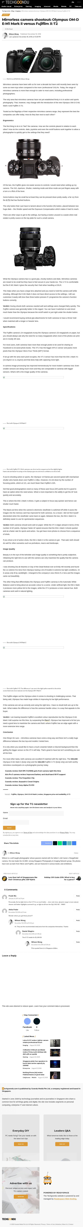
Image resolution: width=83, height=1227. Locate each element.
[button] (3, 2)
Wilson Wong (14, 34)
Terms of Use (27, 832)
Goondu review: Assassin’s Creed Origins (22, 782)
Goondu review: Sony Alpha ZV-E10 (19, 785)
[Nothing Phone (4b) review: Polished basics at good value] (55, 1075)
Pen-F (47, 720)
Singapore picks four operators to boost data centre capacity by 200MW (35, 1063)
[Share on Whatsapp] (59, 843)
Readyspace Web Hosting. (65, 1199)
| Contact (70, 1224)
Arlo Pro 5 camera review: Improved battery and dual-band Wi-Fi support (35, 774)
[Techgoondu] (17, 2)
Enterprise (26, 1068)
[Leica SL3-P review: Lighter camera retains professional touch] (55, 1043)
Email (5, 818)
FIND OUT (62, 1144)
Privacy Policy (64, 832)
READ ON (21, 1144)
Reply (78, 896)
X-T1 (8, 200)
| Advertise (58, 1224)
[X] (36, 1025)
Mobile (34, 1077)
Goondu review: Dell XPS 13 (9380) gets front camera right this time (33, 771)
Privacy (43, 1224)
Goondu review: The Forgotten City (20, 778)
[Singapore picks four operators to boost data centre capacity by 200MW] (55, 1064)
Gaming (25, 1057)
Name (5, 813)
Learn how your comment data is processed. (52, 1006)
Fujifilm (14, 794)
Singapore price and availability (55, 794)
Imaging (5, 14)
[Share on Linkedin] (64, 843)
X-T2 (69, 794)
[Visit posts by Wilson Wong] (4, 853)
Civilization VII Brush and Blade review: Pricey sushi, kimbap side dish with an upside (34, 1052)
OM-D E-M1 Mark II (31, 794)
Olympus (21, 794)
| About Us (65, 1224)
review (40, 794)
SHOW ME (21, 1196)
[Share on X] (54, 843)
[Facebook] (80, 853)
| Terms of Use (50, 1224)
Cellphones (26, 1077)
